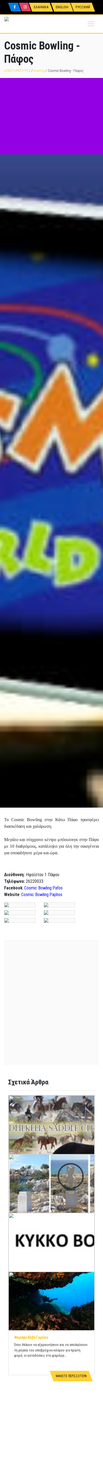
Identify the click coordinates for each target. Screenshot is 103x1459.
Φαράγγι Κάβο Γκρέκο (31, 1337)
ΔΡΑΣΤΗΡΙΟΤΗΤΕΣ (17, 71)
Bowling (39, 71)
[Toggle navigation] (91, 23)
